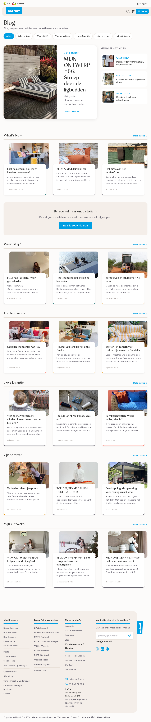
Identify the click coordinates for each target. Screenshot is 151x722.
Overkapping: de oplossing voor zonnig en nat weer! (121, 490)
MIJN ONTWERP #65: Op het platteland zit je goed (22, 559)
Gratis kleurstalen (73, 631)
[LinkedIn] (102, 649)
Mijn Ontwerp (123, 36)
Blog (67, 640)
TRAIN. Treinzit (41, 646)
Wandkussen (10, 656)
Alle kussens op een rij (14, 665)
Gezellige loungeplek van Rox (23, 346)
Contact (69, 665)
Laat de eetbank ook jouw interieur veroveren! (22, 170)
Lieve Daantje (83, 36)
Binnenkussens (11, 628)
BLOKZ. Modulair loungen (71, 169)
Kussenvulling (10, 672)
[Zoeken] (128, 11)
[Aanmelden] (129, 635)
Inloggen (143, 4)
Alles (8, 36)
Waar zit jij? (42, 36)
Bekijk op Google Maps (76, 699)
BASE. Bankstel (41, 655)
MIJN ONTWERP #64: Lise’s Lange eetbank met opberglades (73, 561)
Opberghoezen (41, 660)
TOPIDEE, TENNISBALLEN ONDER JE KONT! (72, 490)
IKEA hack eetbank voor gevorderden (21, 279)
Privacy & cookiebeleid (81, 717)
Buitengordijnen (42, 664)
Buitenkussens (11, 632)
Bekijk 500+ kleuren (75, 225)
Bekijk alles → (140, 136)
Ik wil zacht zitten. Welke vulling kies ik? (120, 417)
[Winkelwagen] (133, 11)
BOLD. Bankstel (41, 650)
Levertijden (70, 669)
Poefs (6, 652)
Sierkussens (9, 661)
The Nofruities (62, 36)
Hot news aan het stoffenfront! (116, 170)
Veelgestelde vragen (75, 656)
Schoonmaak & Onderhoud (16, 681)
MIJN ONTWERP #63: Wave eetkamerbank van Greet (122, 559)
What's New (24, 36)
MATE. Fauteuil (41, 637)
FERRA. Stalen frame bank (46, 632)
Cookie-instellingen (102, 717)
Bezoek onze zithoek (75, 660)
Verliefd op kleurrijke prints (22, 488)
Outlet (7, 693)
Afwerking (8, 676)
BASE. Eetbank (41, 628)
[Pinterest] (107, 649)
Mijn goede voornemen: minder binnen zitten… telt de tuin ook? (24, 419)
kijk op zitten (103, 36)
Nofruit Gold (40, 670)
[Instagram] (97, 649)
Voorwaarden (63, 717)
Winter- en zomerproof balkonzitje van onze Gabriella (123, 348)
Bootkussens (10, 637)
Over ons (69, 635)
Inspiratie (69, 626)
